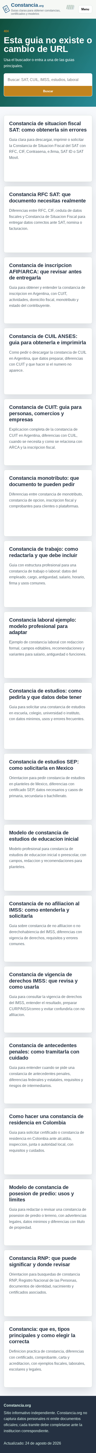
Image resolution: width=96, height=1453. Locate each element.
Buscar (48, 91)
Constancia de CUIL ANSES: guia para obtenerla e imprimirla (47, 339)
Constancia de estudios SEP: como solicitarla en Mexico (44, 765)
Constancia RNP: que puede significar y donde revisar (42, 1261)
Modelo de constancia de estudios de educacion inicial (44, 836)
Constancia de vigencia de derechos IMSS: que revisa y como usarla (43, 981)
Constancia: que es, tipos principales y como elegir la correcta (42, 1335)
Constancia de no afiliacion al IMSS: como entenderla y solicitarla (44, 910)
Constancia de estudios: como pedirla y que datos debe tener (45, 694)
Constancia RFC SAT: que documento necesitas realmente (47, 197)
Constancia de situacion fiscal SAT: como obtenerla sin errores (48, 126)
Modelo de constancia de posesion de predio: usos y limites (41, 1193)
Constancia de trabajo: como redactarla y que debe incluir (43, 552)
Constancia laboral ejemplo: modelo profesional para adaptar (42, 626)
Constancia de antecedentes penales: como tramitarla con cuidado (44, 1051)
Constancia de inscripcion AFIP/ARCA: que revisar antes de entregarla (45, 271)
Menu (85, 9)
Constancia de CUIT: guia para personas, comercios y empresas (45, 413)
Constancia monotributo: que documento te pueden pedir (44, 481)
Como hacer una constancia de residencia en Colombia (46, 1119)
